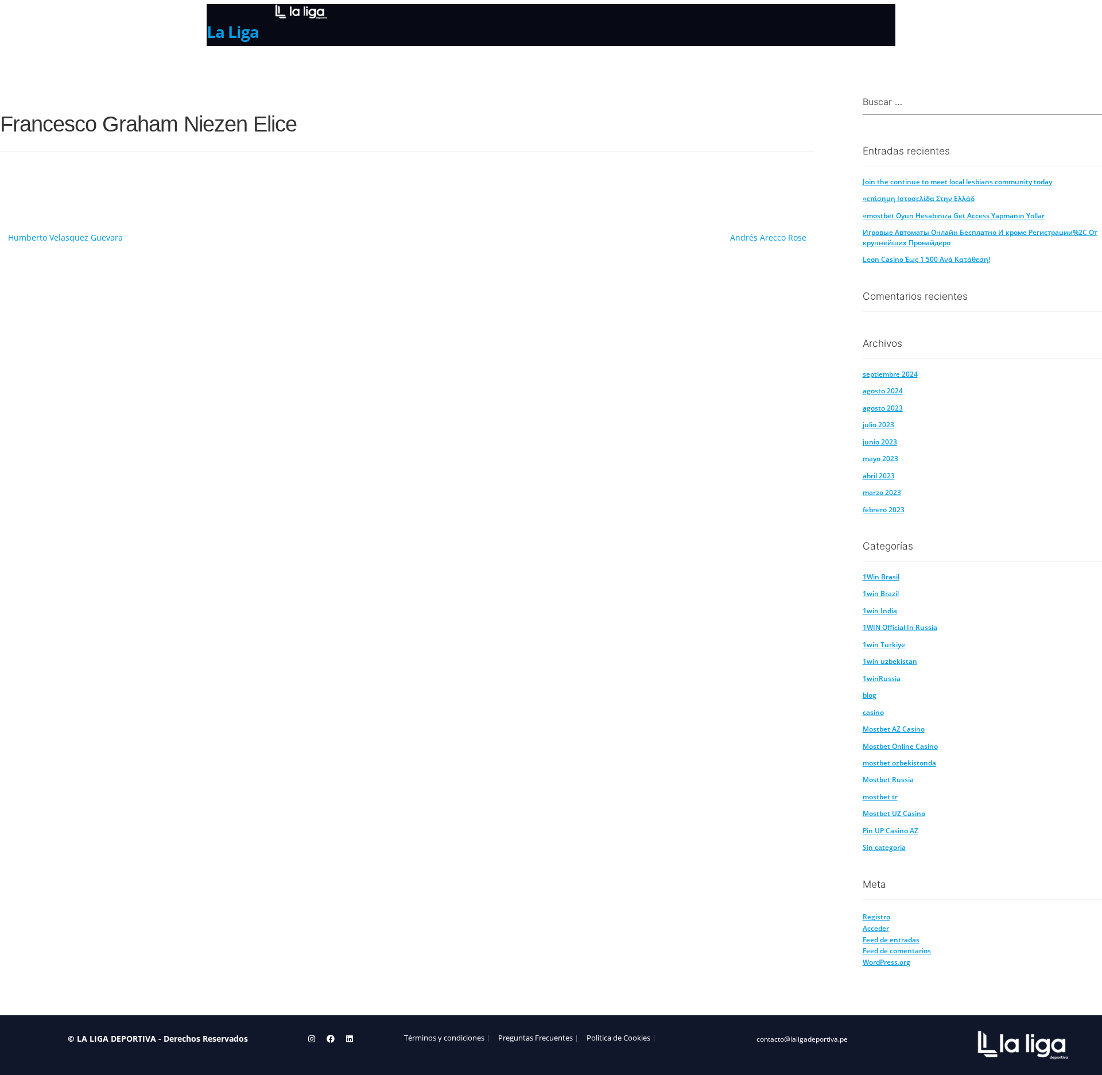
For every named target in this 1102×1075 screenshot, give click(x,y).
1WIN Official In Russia (900, 627)
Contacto (413, 67)
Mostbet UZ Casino (894, 813)
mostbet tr (880, 797)
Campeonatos (343, 66)
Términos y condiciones (444, 1038)
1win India (880, 611)
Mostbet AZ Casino (894, 729)
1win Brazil (881, 593)
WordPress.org (886, 962)
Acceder (876, 928)
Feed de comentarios (897, 951)
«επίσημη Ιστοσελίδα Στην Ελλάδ (919, 198)
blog (869, 695)
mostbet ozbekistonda (899, 763)
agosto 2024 (883, 391)
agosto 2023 (883, 408)
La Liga (233, 31)
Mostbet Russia (888, 779)
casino (873, 712)
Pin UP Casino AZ (890, 831)
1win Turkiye (884, 644)
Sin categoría (884, 847)
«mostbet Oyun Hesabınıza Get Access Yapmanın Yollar (954, 216)
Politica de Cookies (618, 1038)
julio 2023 (878, 425)
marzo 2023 (882, 492)
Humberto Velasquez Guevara (65, 237)
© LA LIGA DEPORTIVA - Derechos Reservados (158, 1038)
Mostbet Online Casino (900, 746)
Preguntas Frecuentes (535, 1038)
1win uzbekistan (890, 661)
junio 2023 (880, 442)
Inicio (220, 67)
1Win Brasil (881, 577)
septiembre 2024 (890, 374)
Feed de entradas (891, 940)
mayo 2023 (880, 458)
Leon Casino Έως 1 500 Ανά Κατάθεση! (926, 259)
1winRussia (882, 678)
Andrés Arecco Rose (768, 237)
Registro (876, 917)
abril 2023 (879, 476)
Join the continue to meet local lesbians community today (957, 182)
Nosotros (271, 67)
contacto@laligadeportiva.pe (802, 1038)
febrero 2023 (884, 510)
